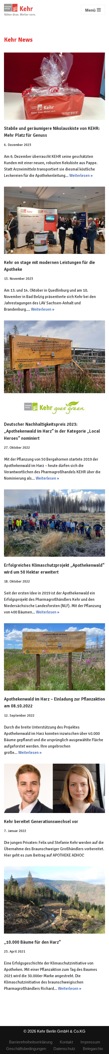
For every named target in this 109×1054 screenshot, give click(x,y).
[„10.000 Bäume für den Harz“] (54, 900)
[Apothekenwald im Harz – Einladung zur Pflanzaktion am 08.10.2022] (54, 657)
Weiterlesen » (81, 175)
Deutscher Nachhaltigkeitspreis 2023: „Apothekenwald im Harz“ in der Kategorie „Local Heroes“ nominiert (52, 431)
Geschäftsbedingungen (26, 1048)
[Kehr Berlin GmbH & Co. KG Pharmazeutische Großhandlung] (20, 10)
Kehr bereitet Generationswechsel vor (41, 821)
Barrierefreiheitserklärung (30, 1042)
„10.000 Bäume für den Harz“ (32, 942)
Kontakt (66, 1042)
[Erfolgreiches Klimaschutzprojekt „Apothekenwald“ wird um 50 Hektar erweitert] (54, 523)
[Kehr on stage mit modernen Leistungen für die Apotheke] (54, 220)
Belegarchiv (93, 1048)
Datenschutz (64, 1048)
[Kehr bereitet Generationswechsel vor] (54, 788)
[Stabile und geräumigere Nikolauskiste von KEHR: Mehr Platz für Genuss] (54, 86)
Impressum (90, 1042)
